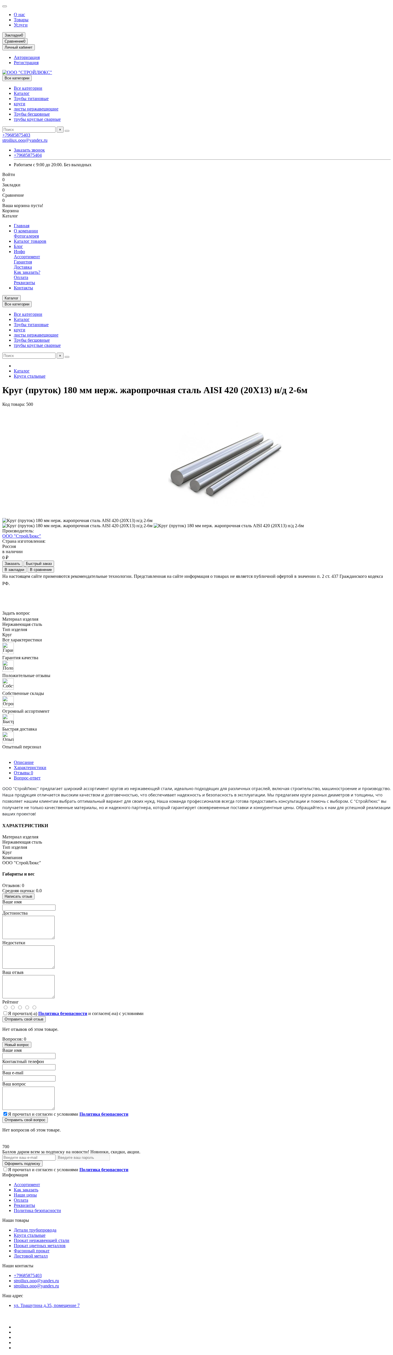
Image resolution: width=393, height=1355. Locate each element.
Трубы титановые (31, 98)
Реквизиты (24, 282)
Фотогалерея (26, 236)
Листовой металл (31, 1255)
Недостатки (13, 942)
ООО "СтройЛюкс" (21, 536)
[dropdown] (4, 6)
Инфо (19, 251)
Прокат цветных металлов (40, 1245)
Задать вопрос (16, 613)
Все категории (28, 88)
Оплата (21, 277)
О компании (26, 230)
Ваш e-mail (12, 1072)
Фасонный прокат (31, 1250)
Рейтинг (10, 1001)
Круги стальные (29, 376)
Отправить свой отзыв (24, 1019)
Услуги (21, 24)
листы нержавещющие (36, 108)
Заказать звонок (29, 150)
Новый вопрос (17, 1045)
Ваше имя (12, 901)
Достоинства (15, 913)
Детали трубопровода (35, 1230)
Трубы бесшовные (32, 114)
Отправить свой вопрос (25, 1120)
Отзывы (23, 772)
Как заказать (26, 1189)
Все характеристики (22, 639)
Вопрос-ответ (27, 777)
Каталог (22, 93)
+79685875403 (16, 135)
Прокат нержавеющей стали (41, 1240)
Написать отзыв (18, 896)
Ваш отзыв (13, 972)
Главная (21, 225)
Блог (18, 246)
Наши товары (15, 1220)
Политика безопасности (37, 1210)
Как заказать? (27, 272)
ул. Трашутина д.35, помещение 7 (47, 1305)
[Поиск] (67, 131)
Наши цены (25, 1194)
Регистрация (26, 62)
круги (19, 103)
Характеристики (30, 767)
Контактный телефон (23, 1061)
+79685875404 (28, 155)
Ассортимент (27, 256)
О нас (19, 14)
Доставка (23, 267)
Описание (24, 762)
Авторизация (27, 57)
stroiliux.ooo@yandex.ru (24, 140)
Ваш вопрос (14, 1083)
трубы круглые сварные (37, 119)
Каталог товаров (30, 241)
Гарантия (23, 261)
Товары (21, 19)
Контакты (23, 287)
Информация (15, 1174)
